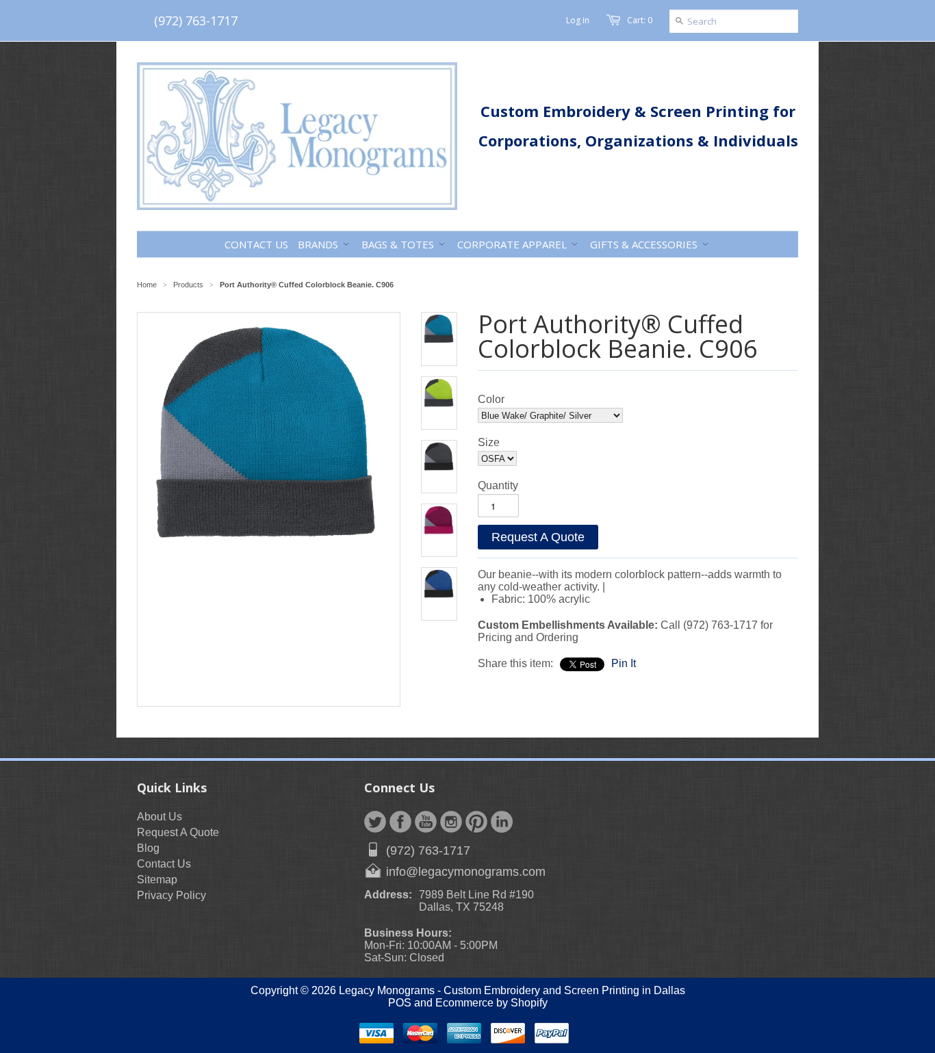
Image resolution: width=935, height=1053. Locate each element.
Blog (148, 848)
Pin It (623, 663)
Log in (577, 20)
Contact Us (164, 864)
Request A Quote (538, 537)
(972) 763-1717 (196, 20)
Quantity (498, 485)
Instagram (451, 822)
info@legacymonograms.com (466, 872)
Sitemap (157, 879)
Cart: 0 (639, 20)
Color (491, 399)
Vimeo (502, 822)
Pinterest (476, 822)
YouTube (426, 822)
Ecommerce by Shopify (491, 1003)
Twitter (375, 822)
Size (489, 442)
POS (399, 1003)
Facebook (400, 822)
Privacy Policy (171, 895)
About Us (159, 816)
